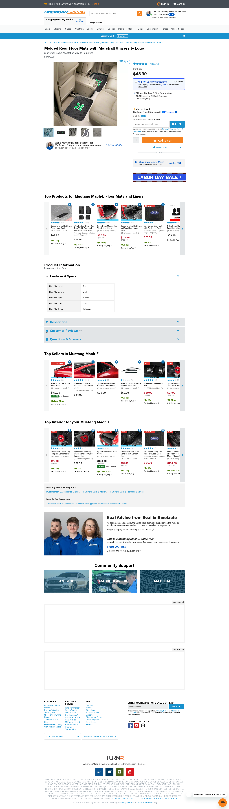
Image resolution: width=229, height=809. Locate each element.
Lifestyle (57, 29)
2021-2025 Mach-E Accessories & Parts (61, 42)
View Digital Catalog (52, 727)
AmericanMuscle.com (64, 12)
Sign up (176, 706)
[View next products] (182, 228)
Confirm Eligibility (143, 98)
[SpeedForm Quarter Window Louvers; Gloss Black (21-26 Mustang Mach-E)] (84, 370)
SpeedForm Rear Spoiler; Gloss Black (61, 385)
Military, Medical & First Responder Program (72, 724)
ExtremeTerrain (128, 764)
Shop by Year (49, 712)
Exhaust (100, 29)
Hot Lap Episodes (51, 710)
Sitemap (115, 798)
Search (139, 13)
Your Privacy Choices (151, 798)
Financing (48, 717)
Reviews (89, 724)
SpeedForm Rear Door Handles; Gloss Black (106, 385)
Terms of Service (144, 802)
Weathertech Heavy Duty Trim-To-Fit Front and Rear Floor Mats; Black (84, 230)
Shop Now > (122, 36)
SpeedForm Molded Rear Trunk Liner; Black (107, 228)
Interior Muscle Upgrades (86, 504)
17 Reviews (153, 64)
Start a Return (71, 710)
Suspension (152, 29)
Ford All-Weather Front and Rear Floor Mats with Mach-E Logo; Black (177, 455)
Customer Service (72, 717)
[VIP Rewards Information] (175, 112)
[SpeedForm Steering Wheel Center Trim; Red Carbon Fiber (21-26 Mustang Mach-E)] (84, 439)
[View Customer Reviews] (140, 64)
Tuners (164, 29)
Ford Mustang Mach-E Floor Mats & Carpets (126, 492)
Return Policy (70, 713)
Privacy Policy (167, 129)
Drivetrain (79, 29)
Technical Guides (51, 720)
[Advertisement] (114, 623)
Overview (89, 705)
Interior (130, 29)
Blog (46, 722)
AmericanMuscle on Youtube (136, 725)
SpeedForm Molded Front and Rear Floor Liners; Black (131, 229)
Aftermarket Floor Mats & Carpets (113, 504)
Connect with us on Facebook (130, 725)
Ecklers (142, 764)
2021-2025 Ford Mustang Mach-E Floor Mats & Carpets (139, 42)
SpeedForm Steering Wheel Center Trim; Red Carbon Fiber (83, 455)
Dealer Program (92, 720)
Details (95, 4)
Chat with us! (70, 720)
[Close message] (184, 36)
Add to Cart (165, 140)
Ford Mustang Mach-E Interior (93, 492)
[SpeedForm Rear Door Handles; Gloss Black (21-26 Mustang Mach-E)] (107, 370)
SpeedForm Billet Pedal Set (153, 385)
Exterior (111, 29)
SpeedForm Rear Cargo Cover (107, 454)
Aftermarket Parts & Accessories (60, 504)
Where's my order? (72, 708)
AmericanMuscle (91, 764)
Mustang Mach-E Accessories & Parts (62, 492)
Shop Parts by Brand (52, 715)
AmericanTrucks (110, 764)
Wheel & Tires (177, 29)
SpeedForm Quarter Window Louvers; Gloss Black (83, 386)
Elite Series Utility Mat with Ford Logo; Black (154, 229)
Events (47, 708)
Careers (89, 715)
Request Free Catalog (53, 724)
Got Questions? (71, 715)
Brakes (68, 29)
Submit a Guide (92, 712)
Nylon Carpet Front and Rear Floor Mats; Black (176, 228)
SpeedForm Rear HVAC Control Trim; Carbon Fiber (130, 455)
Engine (90, 29)
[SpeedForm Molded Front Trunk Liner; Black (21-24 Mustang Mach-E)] (61, 213)
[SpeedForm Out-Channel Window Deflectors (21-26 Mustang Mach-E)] (131, 370)
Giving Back (91, 710)
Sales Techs (91, 722)
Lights (141, 29)
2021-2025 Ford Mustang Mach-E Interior (97, 42)
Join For (175, 163)
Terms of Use (70, 729)
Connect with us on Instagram (143, 725)
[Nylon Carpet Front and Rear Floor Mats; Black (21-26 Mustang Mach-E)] (177, 213)
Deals (47, 29)
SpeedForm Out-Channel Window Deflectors (131, 385)
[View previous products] (46, 228)
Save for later (161, 147)
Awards (89, 708)
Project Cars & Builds (52, 705)
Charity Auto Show (94, 717)
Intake (121, 29)
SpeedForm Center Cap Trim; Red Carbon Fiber (177, 385)
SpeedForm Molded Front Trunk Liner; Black (61, 228)
